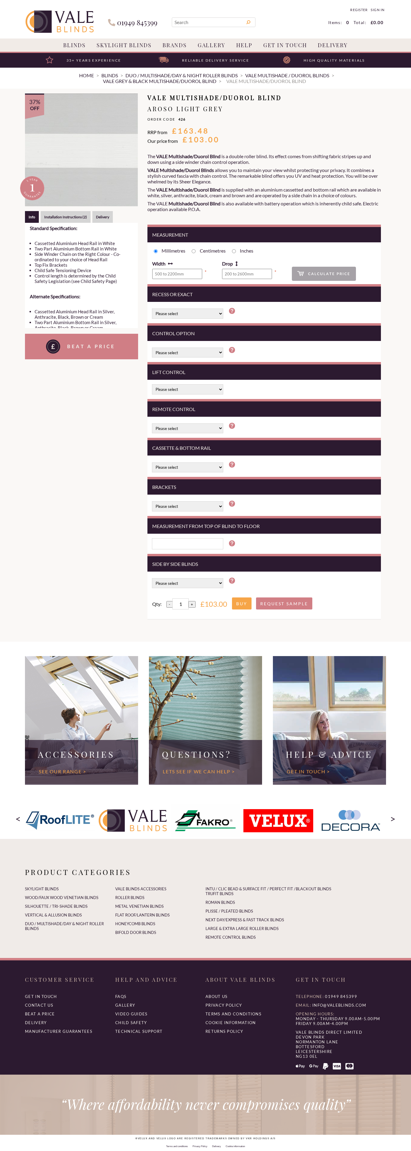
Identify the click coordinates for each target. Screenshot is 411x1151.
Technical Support (138, 1031)
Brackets (164, 487)
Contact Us (39, 1005)
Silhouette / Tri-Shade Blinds (56, 906)
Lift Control (168, 372)
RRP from (157, 132)
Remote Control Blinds (231, 937)
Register (358, 10)
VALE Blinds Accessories (140, 888)
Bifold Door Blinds (135, 932)
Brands (174, 45)
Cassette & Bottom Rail (181, 448)
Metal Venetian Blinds (139, 906)
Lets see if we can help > (199, 771)
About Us (216, 996)
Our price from (162, 141)
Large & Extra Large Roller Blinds (242, 928)
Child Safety (131, 1022)
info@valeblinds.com (339, 1005)
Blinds (74, 45)
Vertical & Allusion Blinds (53, 915)
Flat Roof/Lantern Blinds (142, 915)
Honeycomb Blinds (135, 923)
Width (158, 263)
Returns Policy (224, 1031)
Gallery (211, 45)
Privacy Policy (224, 1005)
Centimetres (213, 250)
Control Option (173, 333)
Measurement (170, 235)
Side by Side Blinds (175, 564)
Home (86, 75)
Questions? (196, 754)
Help (244, 45)
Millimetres (173, 250)
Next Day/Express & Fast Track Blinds (245, 919)
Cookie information (231, 1022)
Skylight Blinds (124, 45)
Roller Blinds (129, 897)
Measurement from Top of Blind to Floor (206, 526)
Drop (227, 263)
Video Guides (131, 1013)
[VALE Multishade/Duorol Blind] (81, 150)
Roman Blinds (220, 902)
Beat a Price (40, 1013)
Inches (246, 250)
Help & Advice (329, 754)
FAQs (120, 996)
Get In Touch (285, 45)
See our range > (62, 771)
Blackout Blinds (313, 888)
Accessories (76, 754)
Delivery (333, 45)
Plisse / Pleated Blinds (229, 911)
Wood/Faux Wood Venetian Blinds (61, 897)
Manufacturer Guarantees (58, 1031)
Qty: (157, 604)
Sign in (377, 10)
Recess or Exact (172, 294)
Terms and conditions (233, 1013)
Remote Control (173, 409)
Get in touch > (308, 771)
